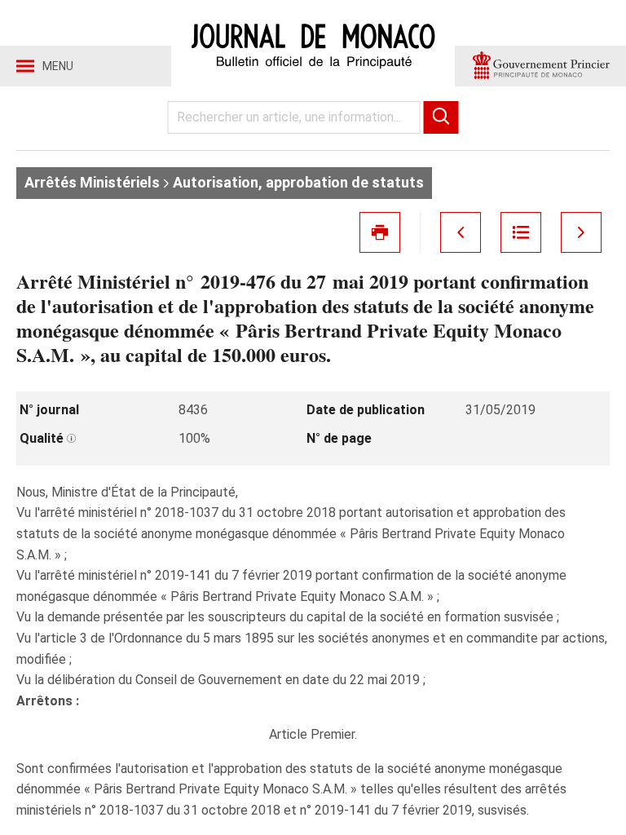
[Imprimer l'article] (379, 232)
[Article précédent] (460, 232)
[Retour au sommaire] (520, 232)
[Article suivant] (581, 232)
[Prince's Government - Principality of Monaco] (540, 66)
